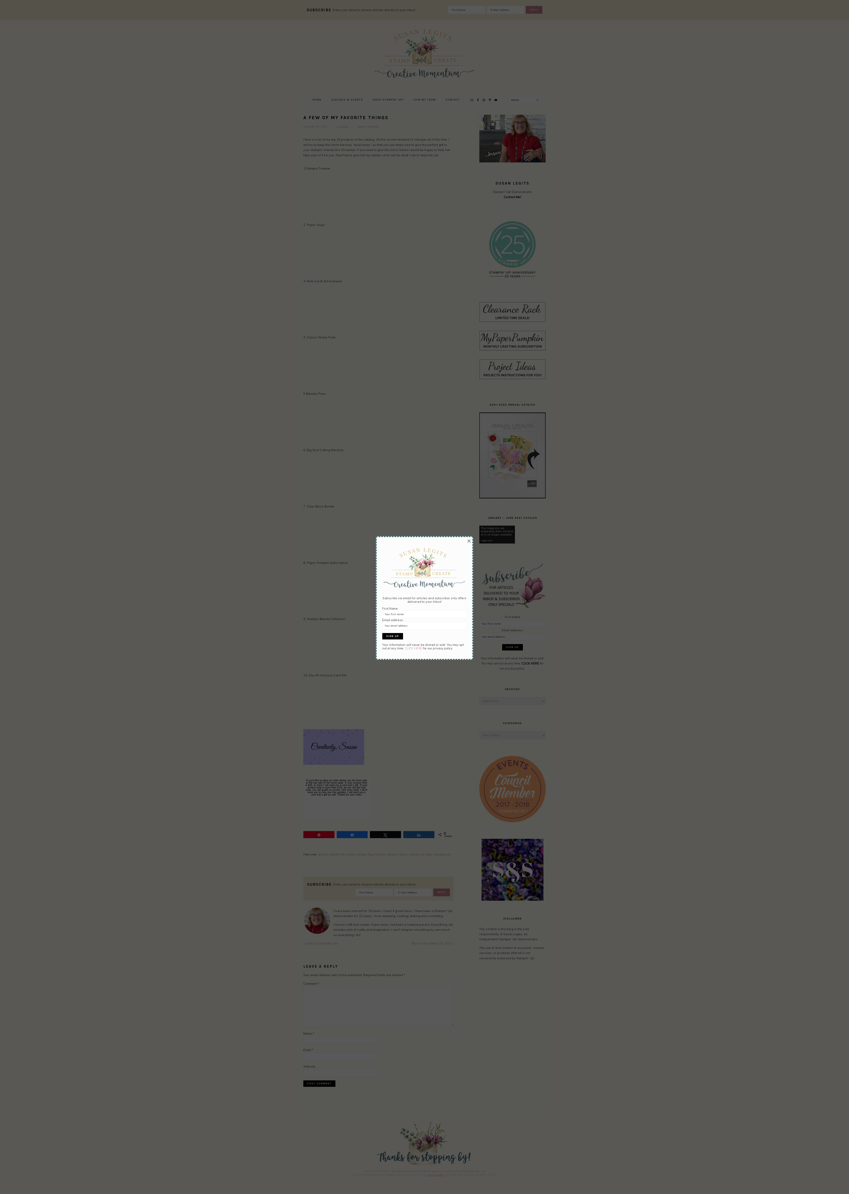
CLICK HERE (413, 648)
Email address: (393, 620)
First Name (390, 608)
